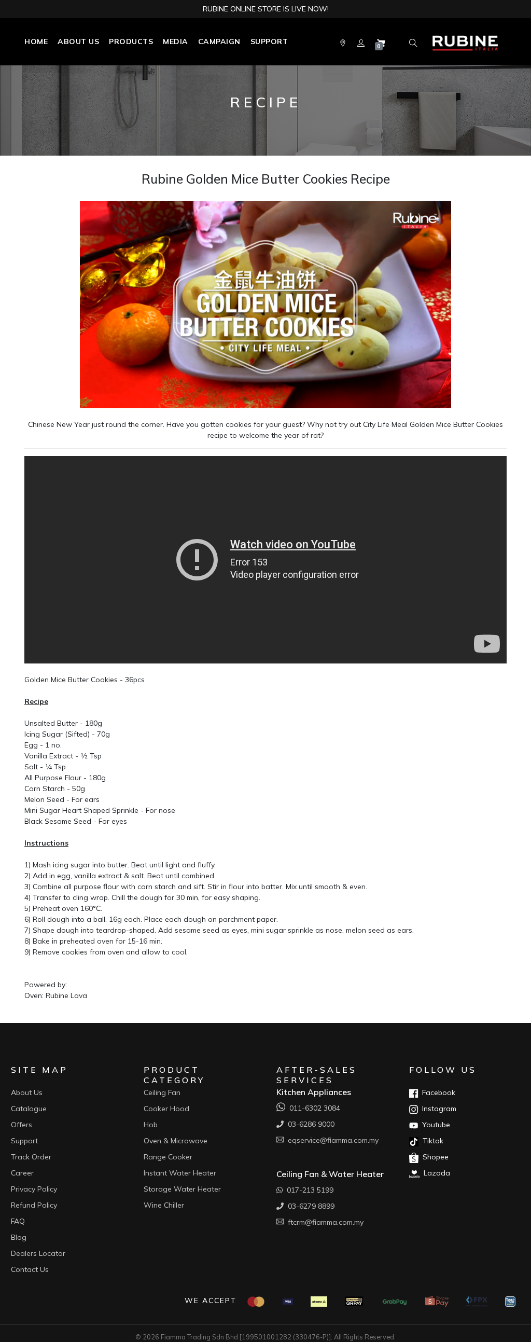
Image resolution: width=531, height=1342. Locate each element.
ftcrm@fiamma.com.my (324, 1222)
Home (36, 41)
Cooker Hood (166, 1108)
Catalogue (29, 1108)
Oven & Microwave (175, 1140)
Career (22, 1173)
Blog (18, 1237)
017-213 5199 (308, 1190)
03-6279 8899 (309, 1206)
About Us (78, 41)
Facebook (436, 1092)
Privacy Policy (34, 1189)
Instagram (437, 1108)
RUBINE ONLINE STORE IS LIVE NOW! (266, 8)
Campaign (219, 41)
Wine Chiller (164, 1205)
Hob (151, 1124)
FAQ (18, 1221)
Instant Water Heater (180, 1173)
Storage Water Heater (182, 1189)
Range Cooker (168, 1156)
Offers (21, 1124)
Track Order (31, 1156)
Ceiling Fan (162, 1092)
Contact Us (30, 1269)
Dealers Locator (38, 1253)
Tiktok (430, 1140)
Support (269, 41)
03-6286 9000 (309, 1124)
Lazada (435, 1173)
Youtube (434, 1124)
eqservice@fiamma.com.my (331, 1140)
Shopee (433, 1156)
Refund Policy (34, 1205)
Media (175, 41)
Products (131, 41)
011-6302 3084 (312, 1108)
